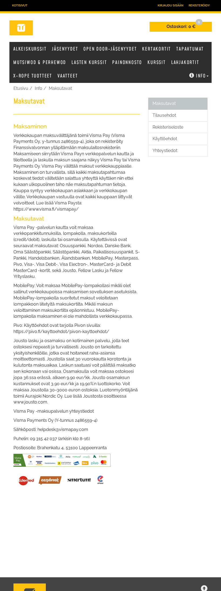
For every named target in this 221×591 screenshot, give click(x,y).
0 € (183, 25)
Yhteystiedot (165, 150)
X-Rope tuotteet (32, 76)
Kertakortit (156, 49)
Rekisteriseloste (168, 127)
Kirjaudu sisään (170, 5)
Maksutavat (60, 88)
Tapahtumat (190, 49)
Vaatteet (67, 76)
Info (201, 76)
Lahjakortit (185, 62)
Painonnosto (127, 62)
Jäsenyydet (65, 49)
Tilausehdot (164, 115)
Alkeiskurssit (29, 49)
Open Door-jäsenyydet (110, 49)
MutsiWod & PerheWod (39, 62)
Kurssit (156, 62)
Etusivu (20, 88)
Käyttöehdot (165, 138)
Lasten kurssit (89, 62)
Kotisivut (19, 5)
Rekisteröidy (199, 5)
